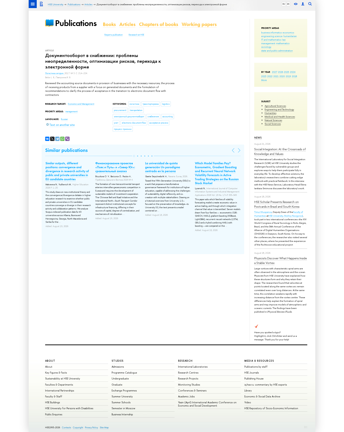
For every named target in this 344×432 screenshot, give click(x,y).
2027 (274, 72)
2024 (292, 72)
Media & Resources (259, 360)
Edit (305, 427)
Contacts (66, 427)
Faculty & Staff (53, 396)
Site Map (104, 427)
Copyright (78, 427)
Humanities (270, 113)
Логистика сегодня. (54, 73)
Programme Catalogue (124, 372)
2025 (286, 72)
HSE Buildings (52, 402)
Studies (118, 360)
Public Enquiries (53, 414)
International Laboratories (192, 366)
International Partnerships (59, 390)
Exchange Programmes (124, 390)
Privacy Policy (91, 427)
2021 (276, 76)
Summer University (122, 396)
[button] (134, 156)
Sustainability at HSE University (62, 378)
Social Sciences (273, 123)
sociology (266, 46)
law (284, 39)
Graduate (117, 384)
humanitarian (290, 36)
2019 (288, 76)
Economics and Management (81, 104)
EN (288, 4)
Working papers (199, 24)
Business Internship (122, 414)
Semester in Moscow (123, 408)
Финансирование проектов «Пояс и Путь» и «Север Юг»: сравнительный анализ (115, 167)
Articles (127, 24)
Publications (76, 23)
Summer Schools (121, 402)
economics (288, 32)
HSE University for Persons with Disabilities (69, 408)
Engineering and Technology (279, 109)
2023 (263, 76)
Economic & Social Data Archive (262, 396)
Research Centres (188, 372)
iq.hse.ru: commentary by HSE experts (265, 384)
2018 (294, 76)
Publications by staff (255, 366)
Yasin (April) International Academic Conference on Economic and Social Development (207, 404)
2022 (270, 76)
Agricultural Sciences (275, 105)
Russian (64, 119)
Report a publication (113, 34)
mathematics (282, 43)
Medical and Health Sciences (280, 116)
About (50, 360)
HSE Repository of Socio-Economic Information (271, 408)
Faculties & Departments (59, 384)
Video (247, 402)
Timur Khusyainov (263, 212)
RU (284, 4)
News (258, 138)
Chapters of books (158, 24)
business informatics (271, 32)
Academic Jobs (186, 396)
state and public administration (277, 50)
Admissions (118, 366)
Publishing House (254, 378)
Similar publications (66, 150)
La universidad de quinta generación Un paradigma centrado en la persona (162, 167)
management (268, 43)
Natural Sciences (273, 120)
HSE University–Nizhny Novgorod (285, 215)
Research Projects (188, 378)
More (264, 80)
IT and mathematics (271, 39)
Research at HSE (136, 34)
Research (185, 360)
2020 (282, 76)
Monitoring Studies (189, 384)
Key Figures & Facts (56, 372)
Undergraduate (120, 378)
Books (109, 24)
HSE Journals (251, 372)
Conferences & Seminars (192, 390)
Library (248, 390)
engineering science (272, 36)
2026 (280, 72)
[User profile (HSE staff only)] (302, 4)
